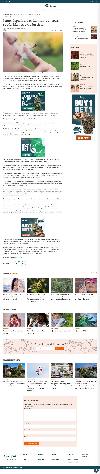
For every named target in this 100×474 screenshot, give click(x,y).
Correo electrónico (29, 430)
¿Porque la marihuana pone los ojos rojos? (86, 87)
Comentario (28, 408)
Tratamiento (54, 328)
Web (25, 436)
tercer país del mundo (31, 205)
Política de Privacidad (72, 462)
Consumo (50, 10)
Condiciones (59, 10)
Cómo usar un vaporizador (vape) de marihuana (86, 77)
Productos (83, 73)
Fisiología (82, 84)
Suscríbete (59, 348)
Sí (17, 263)
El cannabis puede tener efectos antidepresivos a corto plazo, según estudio (14, 296)
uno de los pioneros (19, 249)
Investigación (31, 379)
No (23, 263)
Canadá (16, 209)
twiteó (17, 241)
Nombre (26, 423)
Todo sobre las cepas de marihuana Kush (87, 65)
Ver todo (93, 272)
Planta (82, 63)
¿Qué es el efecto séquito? (60, 331)
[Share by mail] (61, 30)
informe (39, 125)
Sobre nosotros (71, 457)
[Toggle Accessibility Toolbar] (96, 470)
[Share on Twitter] (55, 30)
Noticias (9, 14)
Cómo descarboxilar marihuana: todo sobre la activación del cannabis (79, 30)
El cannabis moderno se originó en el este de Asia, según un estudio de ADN (60, 296)
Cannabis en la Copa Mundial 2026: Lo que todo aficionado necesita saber (14, 383)
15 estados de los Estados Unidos (25, 211)
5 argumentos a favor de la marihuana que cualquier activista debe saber (84, 296)
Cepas (67, 10)
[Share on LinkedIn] (58, 30)
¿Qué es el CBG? (80, 331)
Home (4, 14)
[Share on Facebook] (52, 30)
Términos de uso (86, 459)
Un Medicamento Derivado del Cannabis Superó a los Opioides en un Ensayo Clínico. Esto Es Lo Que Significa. (37, 385)
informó (9, 169)
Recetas (43, 10)
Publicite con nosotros (72, 459)
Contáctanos (70, 454)
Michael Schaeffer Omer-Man (18, 29)
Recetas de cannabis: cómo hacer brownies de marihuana (81, 37)
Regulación (78, 379)
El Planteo (19, 257)
